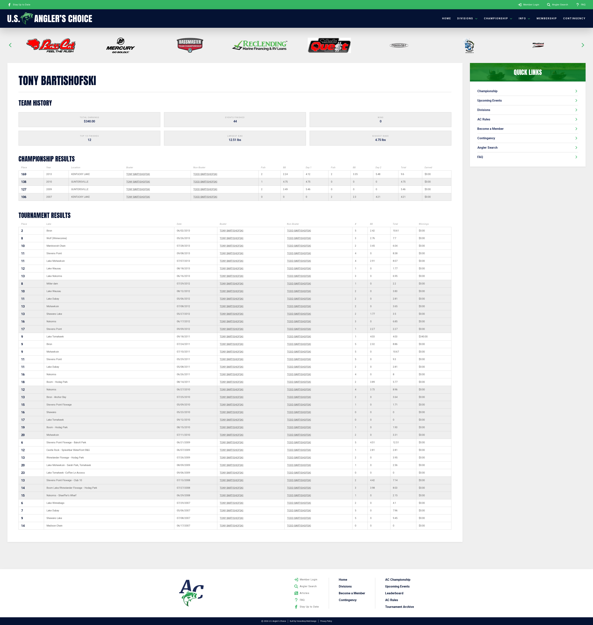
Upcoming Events (489, 100)
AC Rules (483, 119)
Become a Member (490, 129)
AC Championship (397, 579)
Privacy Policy (326, 621)
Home (446, 18)
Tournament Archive (399, 607)
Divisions (483, 110)
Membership (547, 18)
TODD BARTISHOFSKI (205, 174)
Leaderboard (394, 593)
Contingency (574, 18)
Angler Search (487, 147)
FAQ (480, 157)
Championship (487, 91)
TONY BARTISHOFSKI (138, 174)
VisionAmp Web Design (306, 621)
